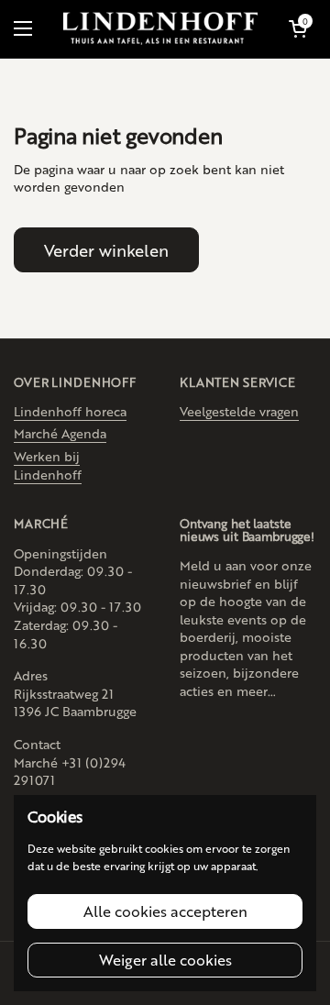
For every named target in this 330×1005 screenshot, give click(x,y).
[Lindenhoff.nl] (160, 29)
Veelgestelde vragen (239, 411)
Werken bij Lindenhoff (48, 464)
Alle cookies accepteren (165, 911)
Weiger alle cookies (165, 959)
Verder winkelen (106, 249)
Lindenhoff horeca (70, 411)
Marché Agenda (60, 433)
